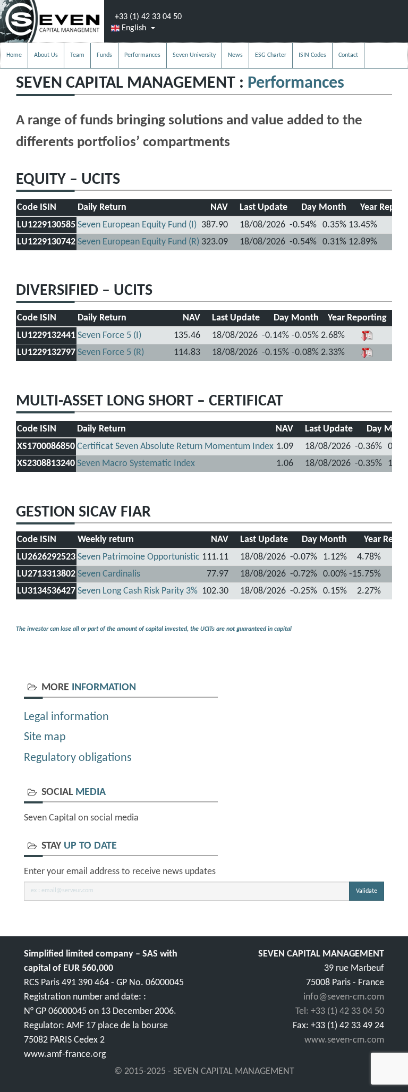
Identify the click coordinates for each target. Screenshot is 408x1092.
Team (77, 55)
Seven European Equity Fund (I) (137, 225)
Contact (348, 55)
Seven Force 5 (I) (109, 336)
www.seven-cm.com (344, 1040)
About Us (46, 55)
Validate (366, 891)
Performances (142, 55)
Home (14, 55)
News (235, 55)
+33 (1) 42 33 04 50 (148, 17)
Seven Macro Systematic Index (136, 464)
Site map (45, 737)
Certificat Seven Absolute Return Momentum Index (175, 447)
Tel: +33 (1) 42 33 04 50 (339, 1011)
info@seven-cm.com (343, 997)
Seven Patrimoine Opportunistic (139, 557)
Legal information (66, 717)
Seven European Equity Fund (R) (138, 242)
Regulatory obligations (78, 758)
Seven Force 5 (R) (111, 353)
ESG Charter (270, 55)
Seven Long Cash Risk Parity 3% (138, 591)
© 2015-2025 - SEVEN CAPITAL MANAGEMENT (204, 1071)
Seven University (194, 55)
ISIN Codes (312, 55)
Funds (104, 55)
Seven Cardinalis (109, 574)
